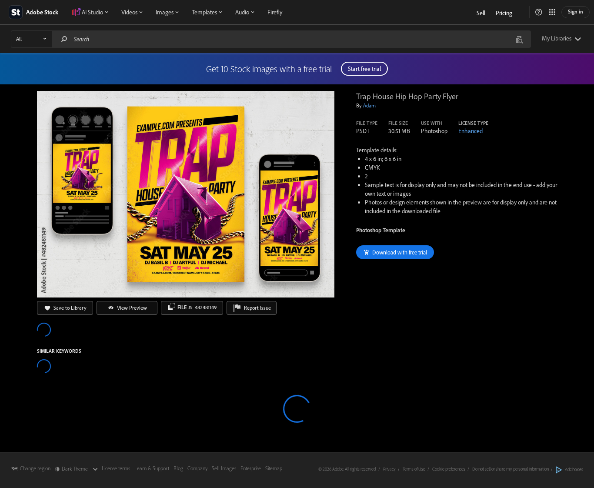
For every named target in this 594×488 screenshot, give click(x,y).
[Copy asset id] (171, 307)
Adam (369, 105)
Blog (178, 468)
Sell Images (224, 468)
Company (197, 468)
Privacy (389, 469)
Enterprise (250, 468)
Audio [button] (242, 12)
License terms (116, 468)
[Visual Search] (519, 39)
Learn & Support (151, 468)
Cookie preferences (448, 469)
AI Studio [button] (92, 12)
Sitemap (273, 468)
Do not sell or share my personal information (510, 469)
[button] (539, 12)
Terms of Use (414, 469)
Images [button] (165, 12)
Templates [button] (204, 12)
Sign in (575, 11)
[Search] (64, 39)
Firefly (274, 12)
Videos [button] (129, 12)
